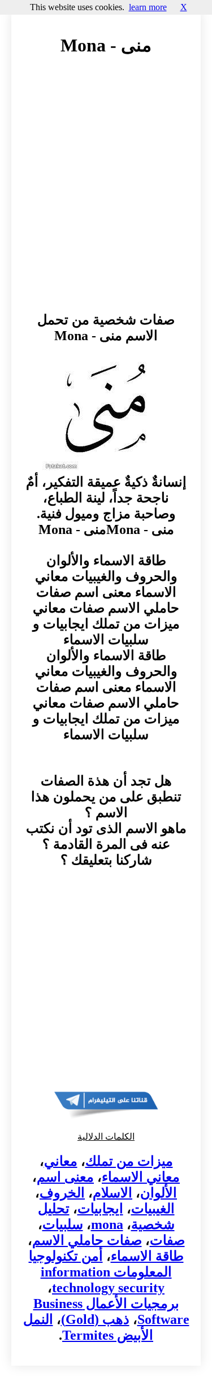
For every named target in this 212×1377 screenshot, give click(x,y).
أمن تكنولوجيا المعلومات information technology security (100, 1272)
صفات (167, 1240)
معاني (60, 1161)
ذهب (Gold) (95, 1319)
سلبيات (62, 1224)
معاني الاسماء (141, 1177)
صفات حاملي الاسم (87, 1240)
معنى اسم (65, 1177)
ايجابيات (100, 1208)
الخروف (62, 1192)
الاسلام (112, 1192)
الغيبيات (153, 1208)
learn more (148, 7)
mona (107, 1224)
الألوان (158, 1192)
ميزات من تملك (129, 1161)
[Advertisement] (106, 195)
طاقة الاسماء (147, 1256)
